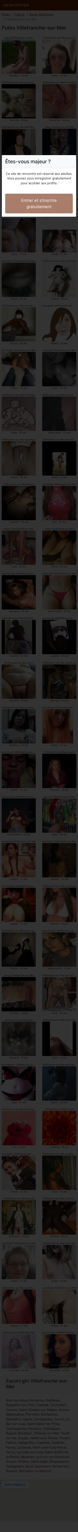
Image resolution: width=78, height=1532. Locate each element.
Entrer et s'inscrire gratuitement (39, 203)
